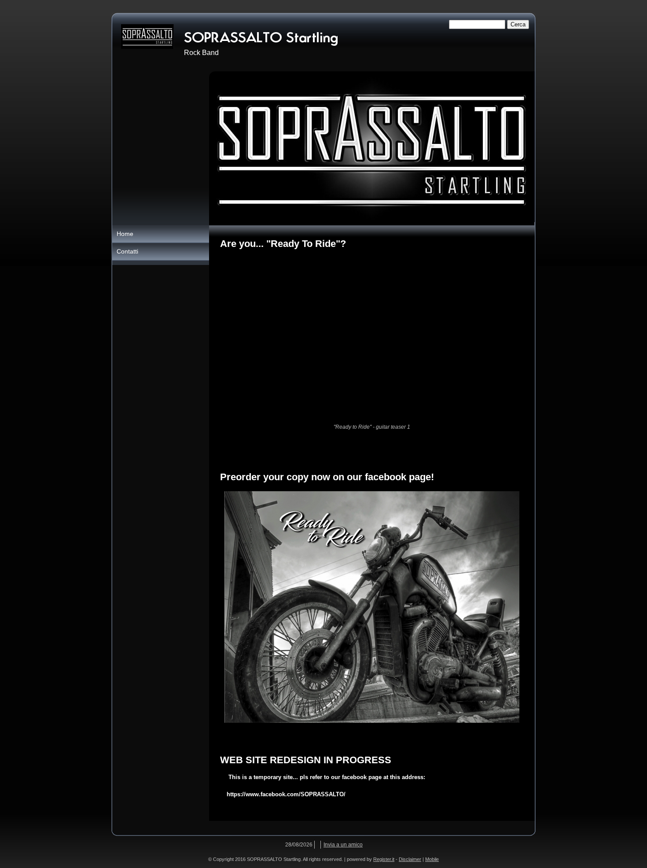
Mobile (432, 859)
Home (125, 233)
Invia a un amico (343, 845)
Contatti (127, 251)
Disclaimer (410, 859)
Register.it (383, 859)
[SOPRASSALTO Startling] (147, 36)
